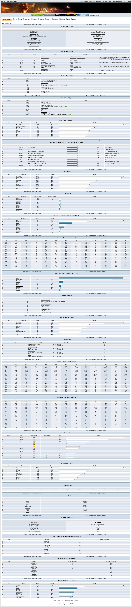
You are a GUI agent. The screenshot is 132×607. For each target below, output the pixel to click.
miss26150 (46, 542)
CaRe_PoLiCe (19, 185)
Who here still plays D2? (46, 304)
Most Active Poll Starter (34, 46)
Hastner (18, 328)
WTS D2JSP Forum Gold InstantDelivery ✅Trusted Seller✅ (54, 85)
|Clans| (124, 1)
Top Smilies (98, 35)
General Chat (43, 62)
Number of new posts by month (98, 32)
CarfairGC (18, 590)
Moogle (17, 178)
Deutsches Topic (44, 83)
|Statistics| (86, 1)
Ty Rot (29, 348)
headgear (47, 543)
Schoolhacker (19, 322)
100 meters (18, 597)
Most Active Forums (34, 31)
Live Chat (63, 19)
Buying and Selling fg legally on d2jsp (36, 151)
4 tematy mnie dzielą (109, 157)
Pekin (17, 132)
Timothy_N (46, 551)
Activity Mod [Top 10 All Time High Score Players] (98, 42)
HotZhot (18, 477)
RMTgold (18, 224)
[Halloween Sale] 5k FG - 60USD (35, 165)
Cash (98, 39)
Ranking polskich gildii (45, 306)
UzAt (28, 510)
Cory (17, 181)
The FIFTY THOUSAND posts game (49, 80)
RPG (15, 19)
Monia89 (18, 182)
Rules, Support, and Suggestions (48, 66)
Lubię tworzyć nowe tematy (111, 155)
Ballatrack (18, 593)
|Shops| (109, 1)
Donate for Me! (44, 109)
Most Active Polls (34, 44)
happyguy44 (19, 128)
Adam (17, 330)
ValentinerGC (19, 594)
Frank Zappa (19, 221)
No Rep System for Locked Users (48, 310)
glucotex (18, 290)
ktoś (105, 159)
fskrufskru (18, 229)
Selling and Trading (45, 58)
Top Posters (34, 38)
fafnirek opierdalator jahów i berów (112, 161)
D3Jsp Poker (27, 19)
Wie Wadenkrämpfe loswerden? (35, 153)
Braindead (18, 479)
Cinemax (18, 131)
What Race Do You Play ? (46, 308)
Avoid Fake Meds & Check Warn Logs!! (36, 161)
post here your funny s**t (46, 91)
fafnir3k (29, 355)
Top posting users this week (34, 43)
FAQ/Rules (35, 19)
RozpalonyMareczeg (20, 126)
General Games (44, 70)
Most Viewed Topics (34, 34)
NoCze (17, 136)
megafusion (18, 186)
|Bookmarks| (119, 1)
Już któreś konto (31, 350)
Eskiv (17, 586)
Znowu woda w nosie (109, 149)
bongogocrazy (98, 522)
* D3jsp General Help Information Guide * (37, 163)
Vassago (28, 499)
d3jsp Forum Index (6, 23)
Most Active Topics (34, 32)
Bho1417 (28, 505)
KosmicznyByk (19, 286)
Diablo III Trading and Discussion (48, 64)
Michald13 (18, 124)
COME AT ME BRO (45, 87)
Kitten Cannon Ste (20, 596)
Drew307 (18, 232)
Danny (17, 475)
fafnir (17, 134)
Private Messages (98, 38)
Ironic (47, 550)
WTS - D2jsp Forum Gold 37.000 (35, 157)
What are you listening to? (46, 105)
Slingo (17, 588)
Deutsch (42, 67)
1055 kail (18, 585)
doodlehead (46, 553)
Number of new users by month (34, 42)
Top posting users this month (34, 40)
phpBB (70, 603)
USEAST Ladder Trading (46, 63)
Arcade (20, 19)
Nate (17, 130)
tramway (69, 604)
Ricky (17, 478)
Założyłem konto (108, 147)
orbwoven (18, 231)
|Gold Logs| (104, 1)
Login (11, 1)
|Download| (98, 1)
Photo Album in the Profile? (46, 312)
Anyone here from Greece (33, 159)
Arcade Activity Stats (98, 40)
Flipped (46, 546)
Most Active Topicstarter (34, 35)
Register (15, 1)
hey (28, 149)
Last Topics (98, 31)
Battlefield (43, 60)
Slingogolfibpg (19, 592)
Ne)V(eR (18, 188)
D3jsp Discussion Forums (75, 56)
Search (41, 19)
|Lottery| (114, 1)
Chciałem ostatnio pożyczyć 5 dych (112, 153)
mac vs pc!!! (43, 302)
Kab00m (18, 589)
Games (71, 63)
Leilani (17, 327)
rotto (17, 135)
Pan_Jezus (18, 127)
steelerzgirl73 (47, 545)
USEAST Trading (44, 69)
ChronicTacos (19, 177)
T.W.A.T (42, 84)
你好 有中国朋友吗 (32, 147)
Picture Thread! (44, 112)
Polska (42, 56)
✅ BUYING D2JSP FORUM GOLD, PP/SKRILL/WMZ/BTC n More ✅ (56, 114)
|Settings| (129, 1)
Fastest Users (34, 39)
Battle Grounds (73, 60)
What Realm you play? (45, 309)
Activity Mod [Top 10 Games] (98, 44)
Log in (68, 19)
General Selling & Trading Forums (77, 58)
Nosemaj (18, 202)
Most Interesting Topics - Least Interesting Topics (34, 36)
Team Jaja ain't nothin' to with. (47, 81)
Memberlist (48, 19)
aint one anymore (44, 89)
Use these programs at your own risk (36, 155)
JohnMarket (19, 209)
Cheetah (27, 502)
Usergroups (55, 19)
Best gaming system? (45, 305)
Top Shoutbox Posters (98, 36)
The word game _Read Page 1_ (47, 88)
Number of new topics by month (98, 34)
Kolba (17, 184)
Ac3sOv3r (47, 547)
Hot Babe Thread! (44, 108)
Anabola (27, 512)
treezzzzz (18, 176)
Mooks (17, 227)
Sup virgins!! (43, 92)
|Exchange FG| (92, 1)
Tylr (17, 334)
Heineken (18, 228)
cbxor (17, 210)
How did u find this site (45, 113)
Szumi (106, 165)
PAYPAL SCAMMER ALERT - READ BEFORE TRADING (53, 301)
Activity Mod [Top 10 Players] (98, 43)
